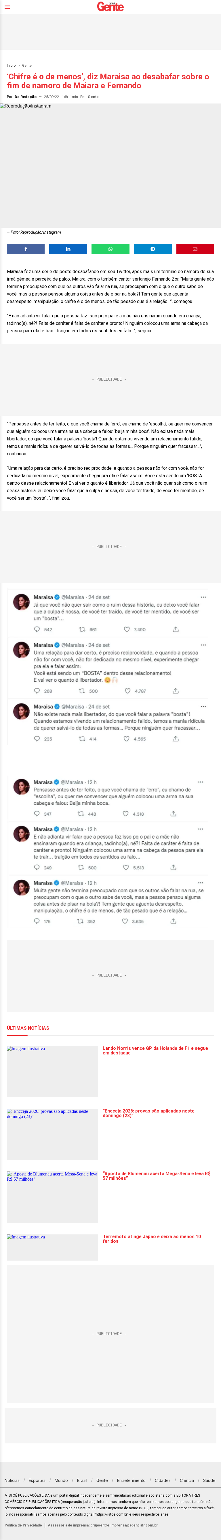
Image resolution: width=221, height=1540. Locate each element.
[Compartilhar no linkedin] (68, 249)
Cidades (163, 1480)
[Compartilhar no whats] (110, 249)
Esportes (37, 1480)
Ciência (187, 1480)
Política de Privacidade (23, 1525)
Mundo (61, 1480)
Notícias (12, 1480)
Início (11, 66)
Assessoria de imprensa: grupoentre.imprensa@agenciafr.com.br (103, 1525)
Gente (27, 66)
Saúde (209, 1480)
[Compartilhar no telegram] (153, 249)
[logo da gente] (110, 7)
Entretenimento (131, 1480)
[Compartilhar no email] (195, 249)
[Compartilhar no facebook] (26, 249)
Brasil (82, 1480)
